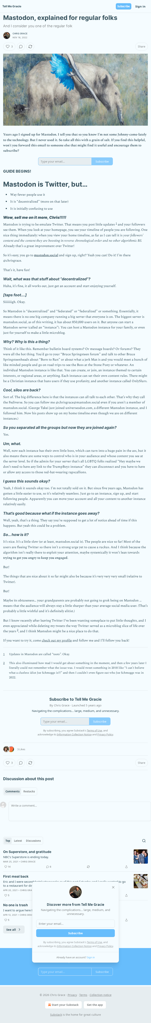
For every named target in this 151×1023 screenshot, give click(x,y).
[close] (113, 887)
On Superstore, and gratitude (27, 852)
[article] (75, 859)
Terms (83, 995)
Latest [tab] (18, 841)
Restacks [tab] (29, 791)
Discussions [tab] (33, 841)
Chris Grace (20, 33)
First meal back (16, 876)
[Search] (144, 841)
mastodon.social (46, 255)
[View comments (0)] (21, 46)
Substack (56, 1014)
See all (11, 929)
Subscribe (123, 6)
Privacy (72, 995)
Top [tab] (8, 841)
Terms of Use (94, 942)
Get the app (95, 1005)
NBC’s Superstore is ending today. (26, 857)
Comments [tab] (12, 791)
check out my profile (57, 640)
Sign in (140, 6)
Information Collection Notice (74, 946)
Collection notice (100, 995)
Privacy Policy (105, 946)
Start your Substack (65, 1005)
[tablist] (20, 791)
